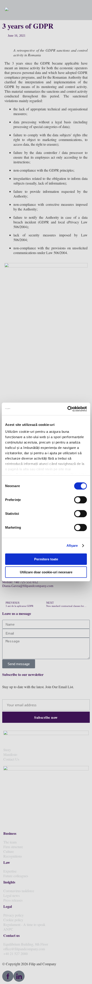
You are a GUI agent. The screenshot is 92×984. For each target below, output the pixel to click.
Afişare (72, 545)
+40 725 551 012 (26, 582)
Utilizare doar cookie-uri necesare (46, 572)
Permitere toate (46, 559)
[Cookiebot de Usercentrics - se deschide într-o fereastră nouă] (67, 409)
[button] (81, 10)
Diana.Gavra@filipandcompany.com (27, 586)
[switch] (80, 499)
